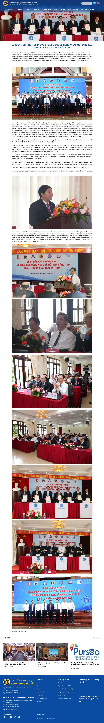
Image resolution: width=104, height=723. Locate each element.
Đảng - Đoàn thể (73, 10)
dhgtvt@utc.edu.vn (14, 690)
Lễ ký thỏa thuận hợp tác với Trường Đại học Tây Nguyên (52, 663)
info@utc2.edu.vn (13, 704)
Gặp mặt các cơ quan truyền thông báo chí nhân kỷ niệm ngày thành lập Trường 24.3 (18, 663)
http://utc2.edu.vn (15, 709)
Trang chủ (11, 10)
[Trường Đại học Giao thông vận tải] (20, 3)
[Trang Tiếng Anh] (98, 3)
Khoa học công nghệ (50, 10)
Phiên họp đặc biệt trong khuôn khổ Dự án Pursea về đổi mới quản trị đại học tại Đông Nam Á (85, 664)
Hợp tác (62, 10)
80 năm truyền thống (87, 10)
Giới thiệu (19, 10)
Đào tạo (28, 10)
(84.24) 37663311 (14, 692)
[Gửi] (91, 3)
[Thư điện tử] (95, 3)
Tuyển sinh (37, 10)
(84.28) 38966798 (14, 707)
